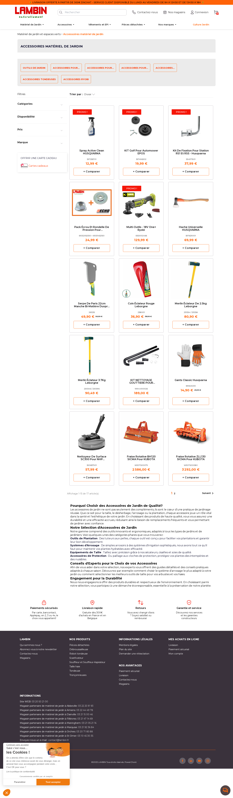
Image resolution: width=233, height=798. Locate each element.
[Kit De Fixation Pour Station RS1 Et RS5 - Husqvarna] (190, 125)
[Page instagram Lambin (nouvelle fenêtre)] (208, 761)
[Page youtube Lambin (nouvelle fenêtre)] (199, 761)
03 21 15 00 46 (85, 714)
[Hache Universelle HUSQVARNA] (190, 201)
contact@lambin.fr (58, 740)
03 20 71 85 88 (84, 731)
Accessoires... (165, 67)
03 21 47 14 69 (85, 718)
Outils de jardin (34, 67)
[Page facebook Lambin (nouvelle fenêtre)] (182, 761)
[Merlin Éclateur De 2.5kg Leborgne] (190, 278)
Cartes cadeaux (38, 165)
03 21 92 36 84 (86, 727)
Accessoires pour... (66, 67)
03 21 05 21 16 (89, 723)
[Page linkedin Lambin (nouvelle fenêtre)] (191, 761)
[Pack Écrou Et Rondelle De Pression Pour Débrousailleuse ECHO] (91, 201)
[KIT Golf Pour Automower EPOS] (141, 125)
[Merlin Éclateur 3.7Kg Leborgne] (91, 354)
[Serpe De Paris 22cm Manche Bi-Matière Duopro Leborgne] (91, 278)
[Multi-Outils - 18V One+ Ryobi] (141, 201)
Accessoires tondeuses (39, 79)
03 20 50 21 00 (40, 701)
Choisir (87, 94)
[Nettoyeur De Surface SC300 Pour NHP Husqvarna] (91, 431)
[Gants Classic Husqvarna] (190, 353)
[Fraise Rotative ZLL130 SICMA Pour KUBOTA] (190, 431)
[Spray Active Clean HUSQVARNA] (91, 125)
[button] (6, 792)
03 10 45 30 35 (85, 735)
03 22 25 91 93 (85, 705)
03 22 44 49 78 (84, 710)
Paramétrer (20, 782)
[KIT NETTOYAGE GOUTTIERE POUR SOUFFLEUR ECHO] (141, 354)
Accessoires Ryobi (76, 79)
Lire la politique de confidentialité (20, 772)
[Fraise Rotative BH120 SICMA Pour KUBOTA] (141, 431)
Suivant (208, 493)
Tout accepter (53, 782)
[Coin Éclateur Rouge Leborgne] (141, 278)
